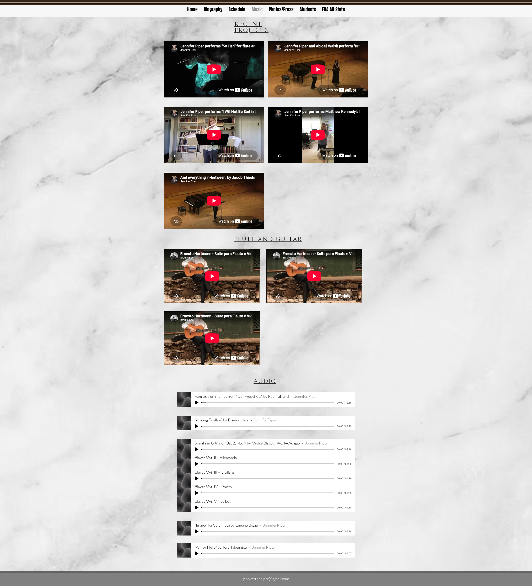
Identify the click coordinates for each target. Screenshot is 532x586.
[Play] (196, 402)
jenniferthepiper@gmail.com (266, 579)
